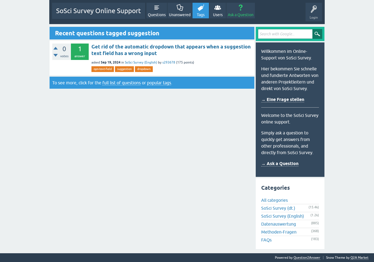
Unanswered (180, 15)
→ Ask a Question (279, 163)
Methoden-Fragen (279, 231)
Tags (201, 15)
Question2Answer (307, 258)
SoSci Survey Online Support (98, 11)
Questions (157, 15)
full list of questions (121, 82)
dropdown (144, 69)
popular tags (159, 82)
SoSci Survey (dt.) (278, 208)
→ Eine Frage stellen (282, 99)
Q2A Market (359, 258)
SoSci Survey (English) (141, 62)
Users (218, 15)
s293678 (168, 62)
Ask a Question (241, 15)
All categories (274, 200)
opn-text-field (103, 69)
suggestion (124, 69)
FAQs (266, 239)
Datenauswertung (278, 223)
